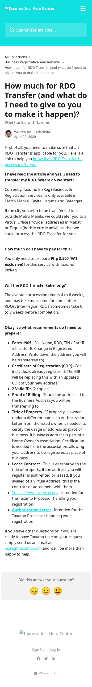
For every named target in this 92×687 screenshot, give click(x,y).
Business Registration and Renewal (33, 62)
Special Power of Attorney (35, 492)
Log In (55, 649)
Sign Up (38, 649)
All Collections (16, 57)
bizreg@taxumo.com (23, 548)
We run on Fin (49, 673)
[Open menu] (83, 8)
